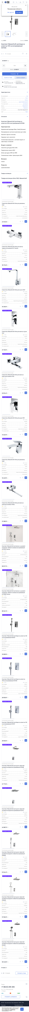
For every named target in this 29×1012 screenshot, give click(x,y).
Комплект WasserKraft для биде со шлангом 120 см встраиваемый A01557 (14, 636)
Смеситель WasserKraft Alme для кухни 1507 (13, 290)
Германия (26, 108)
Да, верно (19, 12)
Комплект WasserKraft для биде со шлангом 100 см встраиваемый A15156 (13, 679)
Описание (4, 116)
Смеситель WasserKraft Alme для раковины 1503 (13, 460)
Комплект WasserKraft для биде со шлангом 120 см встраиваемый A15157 (14, 723)
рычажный (25, 104)
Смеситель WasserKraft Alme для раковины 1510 (13, 204)
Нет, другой (10, 12)
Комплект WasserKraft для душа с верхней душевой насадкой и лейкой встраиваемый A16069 (13, 898)
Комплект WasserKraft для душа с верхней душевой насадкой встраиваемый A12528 (13, 766)
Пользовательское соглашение (19, 1005)
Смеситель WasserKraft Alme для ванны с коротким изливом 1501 (13, 375)
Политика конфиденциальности (6, 1005)
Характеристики (5, 92)
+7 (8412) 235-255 (8, 987)
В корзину (13, 74)
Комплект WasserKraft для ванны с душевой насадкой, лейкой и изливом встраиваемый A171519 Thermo (13, 547)
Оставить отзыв (21, 973)
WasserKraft (25, 106)
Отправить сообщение (11, 996)
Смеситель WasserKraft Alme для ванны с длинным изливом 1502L (13, 503)
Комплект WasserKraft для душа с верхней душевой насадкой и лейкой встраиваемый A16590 (13, 853)
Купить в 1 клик (8, 77)
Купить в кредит (21, 77)
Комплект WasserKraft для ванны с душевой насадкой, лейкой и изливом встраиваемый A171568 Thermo (13, 592)
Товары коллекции (6, 173)
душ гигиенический (23, 102)
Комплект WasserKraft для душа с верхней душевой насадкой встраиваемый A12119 (13, 809)
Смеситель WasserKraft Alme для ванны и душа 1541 (14, 332)
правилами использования (8, 1010)
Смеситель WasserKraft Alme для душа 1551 (13, 418)
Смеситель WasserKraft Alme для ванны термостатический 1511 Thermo (12, 247)
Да (27, 96)
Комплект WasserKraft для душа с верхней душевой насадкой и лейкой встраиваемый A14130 (13, 943)
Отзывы (4, 967)
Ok (22, 1009)
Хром (27, 111)
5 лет (27, 98)
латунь (26, 100)
